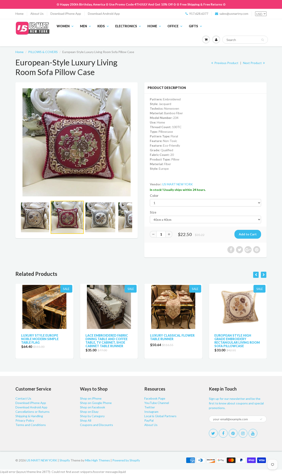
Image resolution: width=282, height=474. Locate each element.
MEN (83, 26)
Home (19, 13)
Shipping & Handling (29, 416)
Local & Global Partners (160, 416)
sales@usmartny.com (233, 13)
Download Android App (104, 13)
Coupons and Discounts (96, 425)
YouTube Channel (156, 403)
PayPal (149, 420)
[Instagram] (243, 433)
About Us (37, 13)
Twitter (149, 407)
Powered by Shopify (126, 460)
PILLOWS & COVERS (43, 52)
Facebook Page (154, 398)
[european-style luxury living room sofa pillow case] (76, 142)
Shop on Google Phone (96, 403)
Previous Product (226, 63)
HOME (152, 26)
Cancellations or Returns (32, 411)
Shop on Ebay (89, 411)
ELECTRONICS (126, 26)
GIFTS (193, 26)
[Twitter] (213, 433)
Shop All (85, 420)
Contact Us (23, 398)
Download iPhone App (65, 13)
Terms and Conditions (30, 425)
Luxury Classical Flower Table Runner (172, 337)
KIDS (101, 26)
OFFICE (172, 26)
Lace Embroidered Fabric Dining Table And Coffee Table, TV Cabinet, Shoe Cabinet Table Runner (106, 341)
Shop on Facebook (92, 407)
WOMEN (63, 26)
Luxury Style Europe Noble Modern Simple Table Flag (39, 339)
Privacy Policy (24, 420)
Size (153, 212)
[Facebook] (223, 433)
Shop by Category (92, 416)
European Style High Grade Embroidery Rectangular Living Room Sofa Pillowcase (237, 341)
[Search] (262, 39)
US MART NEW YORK (177, 184)
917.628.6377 (198, 13)
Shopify (64, 460)
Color (154, 195)
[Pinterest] (233, 433)
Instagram (151, 411)
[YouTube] (253, 433)
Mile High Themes (97, 460)
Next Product (252, 63)
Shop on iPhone (91, 398)
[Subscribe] (261, 419)
